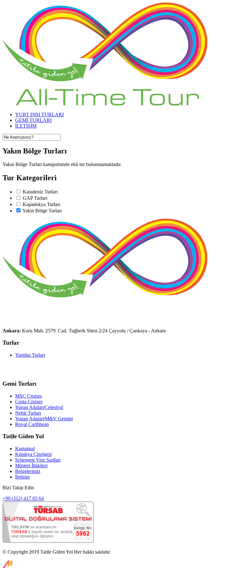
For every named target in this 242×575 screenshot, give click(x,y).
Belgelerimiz (27, 471)
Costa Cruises (29, 401)
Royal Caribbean (32, 424)
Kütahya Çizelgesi (33, 454)
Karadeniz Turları (40, 191)
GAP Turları (35, 198)
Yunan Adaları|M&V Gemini (44, 418)
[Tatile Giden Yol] (105, 103)
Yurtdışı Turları (30, 355)
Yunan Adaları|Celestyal (39, 407)
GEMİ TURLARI (33, 120)
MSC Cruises (28, 396)
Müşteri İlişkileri (31, 465)
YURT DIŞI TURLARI (39, 114)
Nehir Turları (28, 413)
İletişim (22, 477)
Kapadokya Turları (41, 204)
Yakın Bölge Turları (42, 210)
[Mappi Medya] (14, 567)
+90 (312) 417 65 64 (23, 498)
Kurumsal (25, 448)
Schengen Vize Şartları (37, 460)
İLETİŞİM (26, 126)
